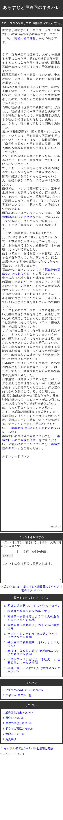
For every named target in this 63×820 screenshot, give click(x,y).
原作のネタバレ (15, 717)
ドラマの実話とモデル (19, 728)
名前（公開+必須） (36, 551)
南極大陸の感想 (25, 38)
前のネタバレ (29, 590)
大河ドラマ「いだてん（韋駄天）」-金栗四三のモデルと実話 (34, 661)
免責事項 (10, 739)
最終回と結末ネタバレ (19, 712)
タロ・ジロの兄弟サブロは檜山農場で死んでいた (31, 23)
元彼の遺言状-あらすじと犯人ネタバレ (34, 605)
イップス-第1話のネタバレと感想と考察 (28, 748)
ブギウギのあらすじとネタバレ (24, 689)
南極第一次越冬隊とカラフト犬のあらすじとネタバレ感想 (33, 618)
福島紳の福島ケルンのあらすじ (28, 611)
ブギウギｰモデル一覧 (18, 695)
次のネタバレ (12, 586)
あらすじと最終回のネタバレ (31, 7)
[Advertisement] (31, 494)
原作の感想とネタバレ (19, 723)
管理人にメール (15, 733)
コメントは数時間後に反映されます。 (28, 563)
